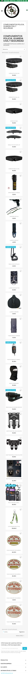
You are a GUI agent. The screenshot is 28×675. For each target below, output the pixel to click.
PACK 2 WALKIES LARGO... (14, 502)
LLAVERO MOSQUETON (14, 288)
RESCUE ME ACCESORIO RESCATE (14, 407)
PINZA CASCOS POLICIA (14, 264)
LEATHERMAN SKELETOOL (14, 526)
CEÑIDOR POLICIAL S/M (14, 73)
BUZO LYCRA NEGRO (14, 383)
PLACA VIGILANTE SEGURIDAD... (14, 550)
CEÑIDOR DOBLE (14, 121)
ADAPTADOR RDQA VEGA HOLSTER (14, 478)
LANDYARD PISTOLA (14, 216)
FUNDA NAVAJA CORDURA (14, 335)
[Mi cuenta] (24, 11)
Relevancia (14, 49)
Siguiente (22, 632)
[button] (2, 11)
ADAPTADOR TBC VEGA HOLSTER (14, 431)
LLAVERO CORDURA (14, 312)
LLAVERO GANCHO (14, 240)
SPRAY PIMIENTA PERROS (14, 192)
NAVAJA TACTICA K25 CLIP (14, 145)
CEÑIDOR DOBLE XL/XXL (14, 168)
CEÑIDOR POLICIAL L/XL (14, 97)
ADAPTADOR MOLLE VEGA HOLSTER (14, 455)
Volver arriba (20, 636)
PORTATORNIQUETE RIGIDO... (14, 359)
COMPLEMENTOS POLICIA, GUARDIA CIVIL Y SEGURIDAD (13, 26)
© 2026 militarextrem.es (7, 673)
